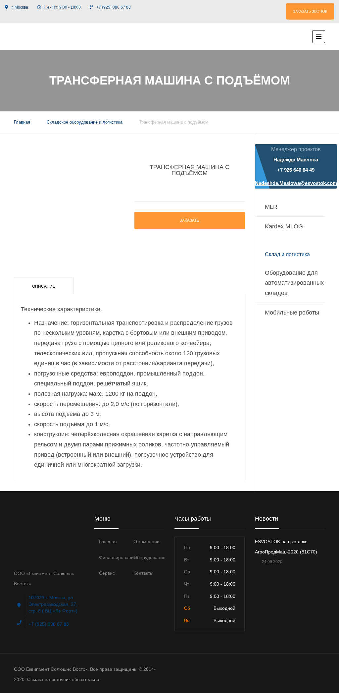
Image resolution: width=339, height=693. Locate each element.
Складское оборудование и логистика (84, 122)
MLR (271, 206)
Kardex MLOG (284, 226)
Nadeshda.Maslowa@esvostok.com (296, 183)
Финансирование (117, 557)
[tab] (43, 286)
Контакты (143, 573)
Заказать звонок (310, 11)
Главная (22, 122)
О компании (146, 541)
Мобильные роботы (292, 312)
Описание (43, 286)
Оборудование (149, 557)
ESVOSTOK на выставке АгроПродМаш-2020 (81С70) (286, 546)
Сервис (107, 573)
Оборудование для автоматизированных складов (294, 282)
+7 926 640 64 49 (296, 170)
